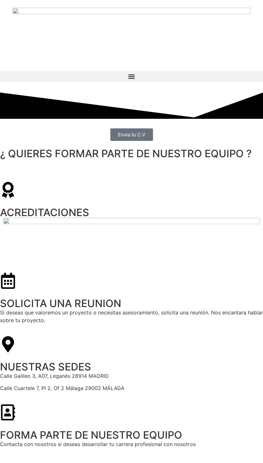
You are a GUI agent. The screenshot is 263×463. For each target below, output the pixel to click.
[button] (131, 76)
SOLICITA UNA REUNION (60, 303)
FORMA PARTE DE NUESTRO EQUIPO (91, 435)
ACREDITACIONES (44, 212)
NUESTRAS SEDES (45, 367)
